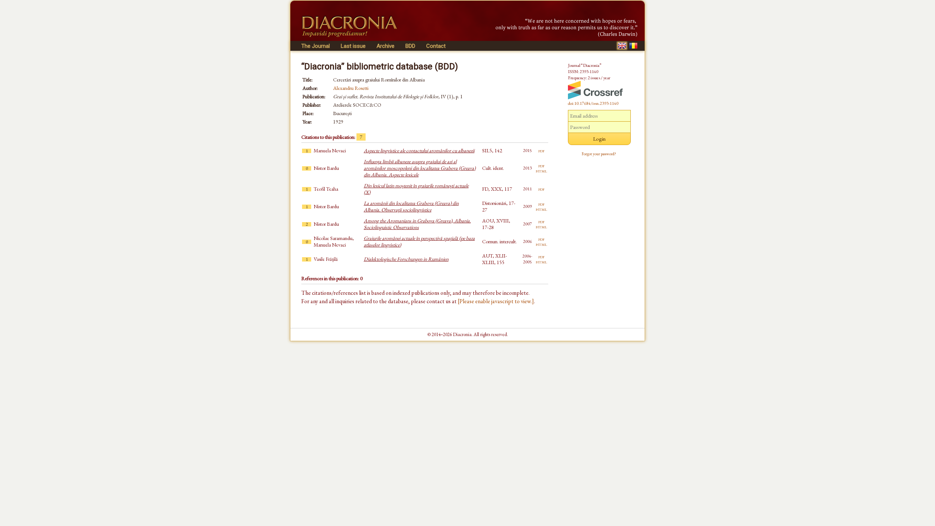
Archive (385, 46)
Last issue (353, 46)
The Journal (315, 46)
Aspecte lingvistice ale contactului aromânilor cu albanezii (419, 150)
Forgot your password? (599, 153)
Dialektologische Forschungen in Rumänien (406, 259)
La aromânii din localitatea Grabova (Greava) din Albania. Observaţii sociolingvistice (411, 206)
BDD (410, 46)
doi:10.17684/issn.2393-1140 (593, 103)
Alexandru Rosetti (351, 88)
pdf (541, 150)
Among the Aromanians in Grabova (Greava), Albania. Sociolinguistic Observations (417, 223)
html (541, 170)
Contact (436, 46)
